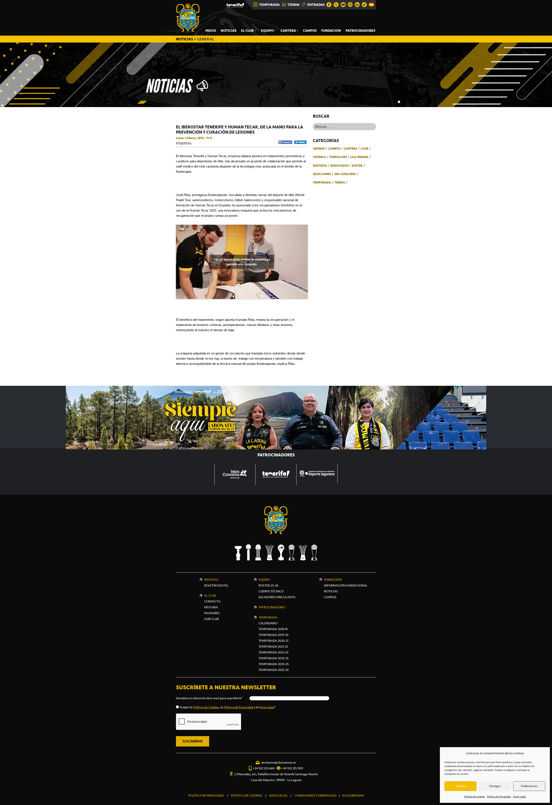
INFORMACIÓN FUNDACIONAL (345, 585)
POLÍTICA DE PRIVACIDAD (206, 795)
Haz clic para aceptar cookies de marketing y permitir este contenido (241, 262)
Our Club (211, 619)
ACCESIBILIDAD (353, 795)
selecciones (322, 174)
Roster (357, 165)
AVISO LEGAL (278, 795)
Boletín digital (216, 585)
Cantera (350, 148)
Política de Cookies (206, 707)
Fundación (338, 157)
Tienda (339, 182)
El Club (210, 595)
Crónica (319, 157)
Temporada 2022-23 (273, 652)
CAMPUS (330, 597)
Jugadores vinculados (277, 597)
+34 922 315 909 (292, 768)
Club (364, 148)
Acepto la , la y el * (227, 707)
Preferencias (529, 786)
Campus (334, 148)
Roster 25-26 (268, 585)
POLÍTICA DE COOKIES (246, 795)
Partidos (320, 165)
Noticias (211, 579)
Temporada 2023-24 (274, 658)
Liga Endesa (359, 157)
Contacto (212, 601)
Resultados (339, 165)
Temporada (322, 182)
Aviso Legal (519, 797)
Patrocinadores (272, 607)
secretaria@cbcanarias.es (278, 762)
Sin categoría (345, 174)
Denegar (495, 786)
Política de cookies (474, 797)
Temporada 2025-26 (274, 669)
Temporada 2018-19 (273, 629)
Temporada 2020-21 (273, 640)
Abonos (319, 148)
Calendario (268, 623)
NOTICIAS (185, 39)
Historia (211, 607)
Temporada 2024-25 (274, 664)
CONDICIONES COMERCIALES (316, 795)
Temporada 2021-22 (273, 646)
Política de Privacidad (499, 797)
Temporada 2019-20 (274, 634)
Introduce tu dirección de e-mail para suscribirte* (209, 698)
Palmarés (212, 613)
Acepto (461, 786)
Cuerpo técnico (271, 591)
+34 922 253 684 (263, 768)
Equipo (264, 579)
